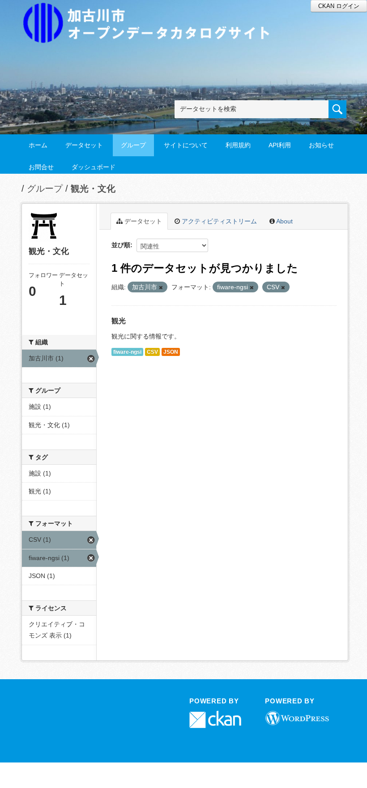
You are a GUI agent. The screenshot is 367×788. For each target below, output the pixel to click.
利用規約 (238, 145)
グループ (133, 145)
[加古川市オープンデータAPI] (151, 11)
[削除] (161, 287)
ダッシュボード (93, 167)
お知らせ (321, 145)
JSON (170, 352)
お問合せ (41, 167)
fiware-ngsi (127, 352)
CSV (152, 352)
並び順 (120, 244)
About (284, 221)
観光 (118, 321)
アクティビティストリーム (218, 221)
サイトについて (186, 145)
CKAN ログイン (338, 6)
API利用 (280, 145)
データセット (84, 145)
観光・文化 (93, 188)
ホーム (38, 145)
